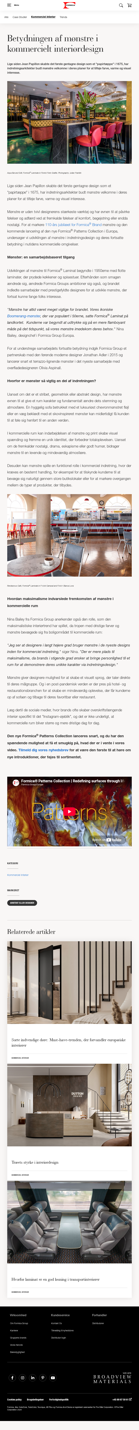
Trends (63, 17)
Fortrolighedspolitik (59, 1399)
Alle (6, 17)
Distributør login (58, 1337)
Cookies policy (14, 1399)
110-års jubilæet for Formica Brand (73, 225)
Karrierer (14, 1330)
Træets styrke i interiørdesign (35, 1162)
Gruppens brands (18, 1337)
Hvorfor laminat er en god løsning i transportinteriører (56, 1279)
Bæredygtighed (17, 1352)
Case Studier (20, 17)
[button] (129, 5)
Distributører (98, 1323)
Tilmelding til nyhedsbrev (62, 1330)
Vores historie (16, 1345)
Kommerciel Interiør (43, 17)
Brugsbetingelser (35, 1399)
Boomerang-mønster (23, 316)
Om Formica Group (19, 1323)
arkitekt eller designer (22, 903)
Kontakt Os (56, 1323)
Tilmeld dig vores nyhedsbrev (43, 750)
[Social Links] (12, 1377)
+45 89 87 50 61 (120, 1399)
